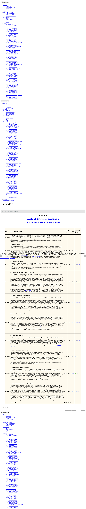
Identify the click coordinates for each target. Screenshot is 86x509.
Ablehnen (7, 256)
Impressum (12, 258)
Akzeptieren (2, 256)
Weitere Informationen (4, 258)
